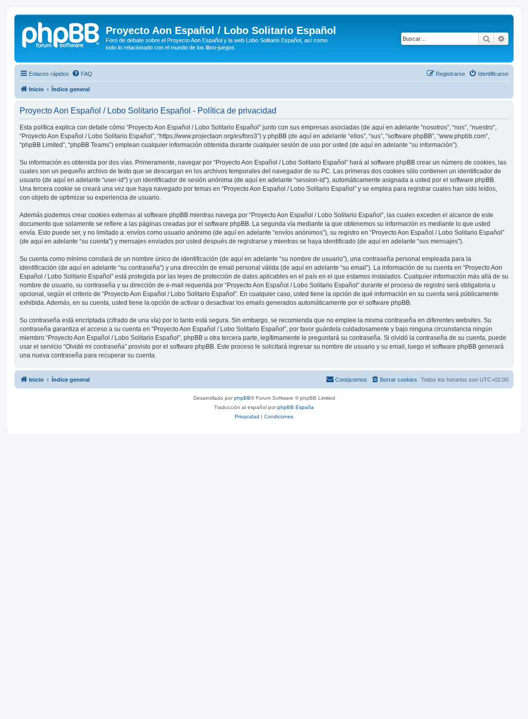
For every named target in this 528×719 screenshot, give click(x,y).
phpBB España (295, 407)
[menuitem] (82, 74)
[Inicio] (61, 33)
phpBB (242, 398)
